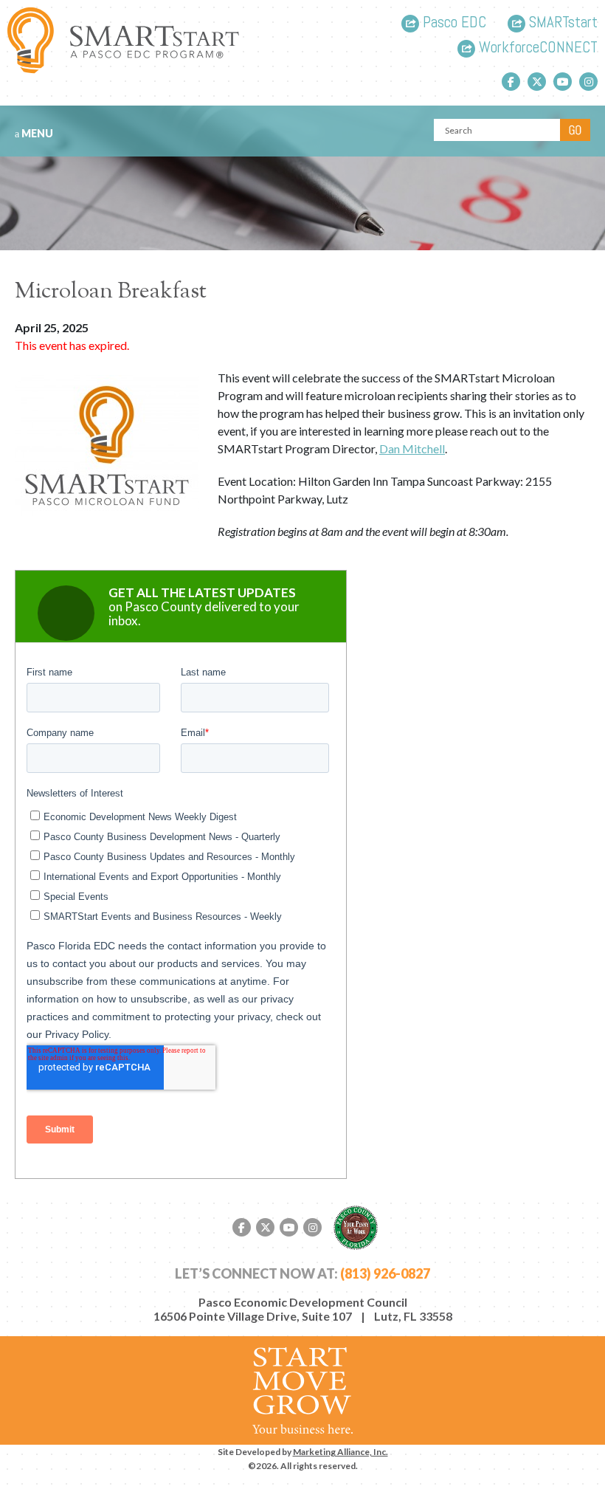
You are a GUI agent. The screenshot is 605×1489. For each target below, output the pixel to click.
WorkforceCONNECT (536, 48)
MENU (36, 133)
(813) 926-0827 (385, 1273)
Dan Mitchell (412, 448)
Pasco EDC (452, 23)
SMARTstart (561, 23)
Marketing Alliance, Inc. (340, 1451)
